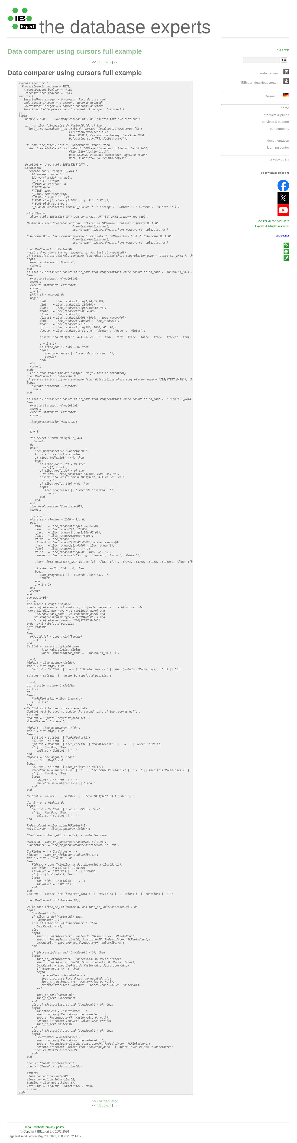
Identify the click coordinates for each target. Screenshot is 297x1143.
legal (28, 1127)
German (271, 96)
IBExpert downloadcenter (259, 82)
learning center (278, 147)
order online (269, 73)
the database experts (125, 23)
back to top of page (105, 1101)
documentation (278, 140)
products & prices (276, 115)
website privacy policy (49, 1127)
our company (279, 128)
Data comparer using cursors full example (74, 51)
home (285, 108)
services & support (275, 121)
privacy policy (279, 159)
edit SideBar (282, 235)
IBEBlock (104, 62)
